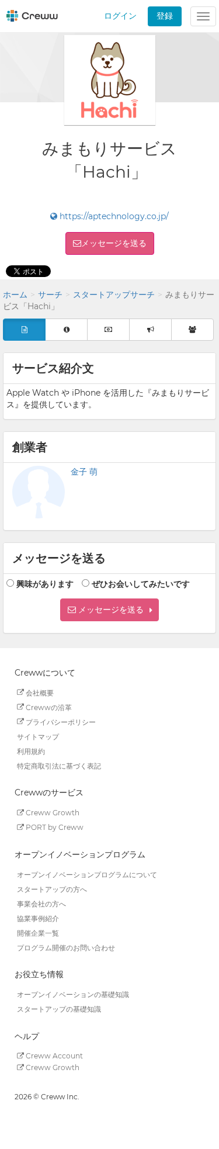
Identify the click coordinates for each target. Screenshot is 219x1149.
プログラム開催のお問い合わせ (66, 947)
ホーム (15, 294)
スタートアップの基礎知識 (59, 1009)
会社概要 (39, 692)
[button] (109, 609)
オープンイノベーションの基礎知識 (73, 994)
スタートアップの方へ (52, 888)
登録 (165, 16)
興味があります (45, 584)
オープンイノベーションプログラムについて (87, 874)
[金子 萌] (38, 492)
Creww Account (53, 1055)
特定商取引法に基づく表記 (59, 765)
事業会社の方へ (41, 903)
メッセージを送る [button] (114, 243)
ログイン (120, 16)
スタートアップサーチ (114, 294)
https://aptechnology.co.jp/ (113, 216)
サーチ (50, 294)
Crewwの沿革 (48, 706)
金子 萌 (84, 471)
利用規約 (31, 750)
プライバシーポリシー (60, 721)
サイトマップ (38, 736)
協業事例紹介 (38, 917)
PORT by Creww (54, 827)
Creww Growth (51, 812)
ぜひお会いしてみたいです (141, 584)
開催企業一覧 (38, 932)
